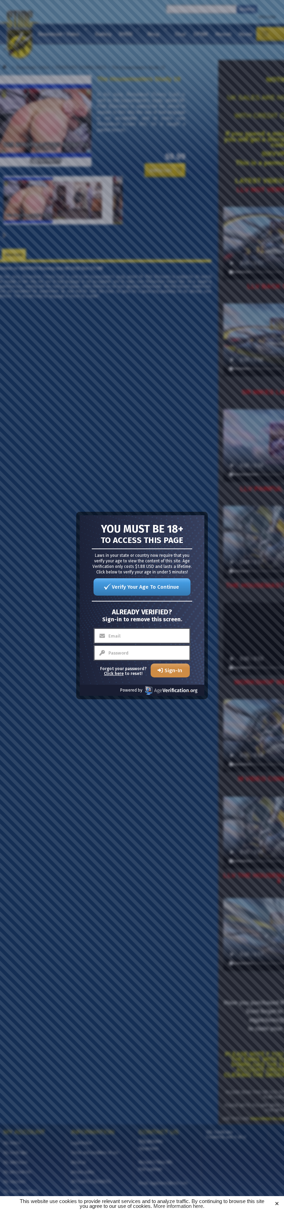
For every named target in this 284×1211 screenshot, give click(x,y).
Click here (114, 673)
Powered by (131, 690)
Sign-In (173, 670)
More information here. (178, 1206)
